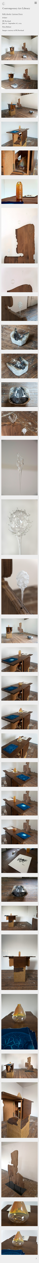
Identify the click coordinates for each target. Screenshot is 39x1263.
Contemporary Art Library (16, 8)
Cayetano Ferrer (17, 14)
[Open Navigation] (36, 3)
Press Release (6, 27)
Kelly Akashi (6, 14)
